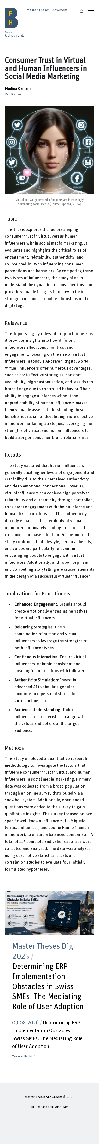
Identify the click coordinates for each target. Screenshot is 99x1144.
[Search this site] (82, 11)
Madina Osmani (18, 89)
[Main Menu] (91, 11)
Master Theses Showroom (43, 1097)
